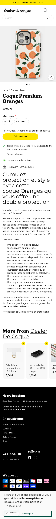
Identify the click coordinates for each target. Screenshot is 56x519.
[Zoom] (51, 77)
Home (5, 90)
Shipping (21, 130)
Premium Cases (17, 90)
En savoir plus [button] (13, 506)
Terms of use (9, 433)
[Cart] (45, 10)
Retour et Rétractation (13, 424)
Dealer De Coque (25, 334)
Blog (5, 441)
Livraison (7, 429)
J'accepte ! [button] (28, 513)
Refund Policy (9, 437)
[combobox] (28, 18)
